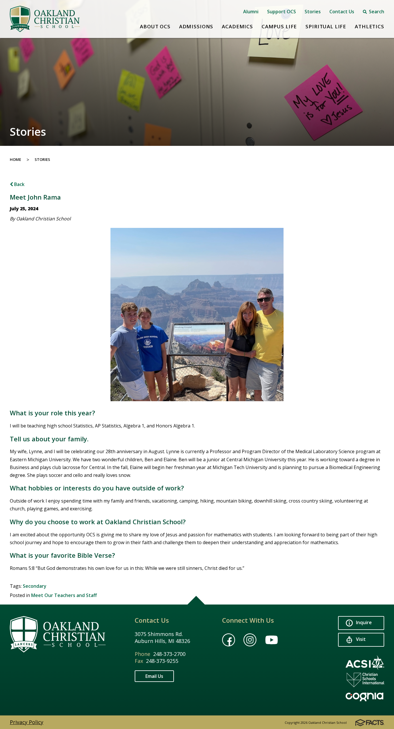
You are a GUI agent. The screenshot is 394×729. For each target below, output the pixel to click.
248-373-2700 (169, 653)
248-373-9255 (162, 660)
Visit (360, 639)
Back (19, 184)
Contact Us (341, 11)
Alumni (250, 11)
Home (15, 159)
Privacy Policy (26, 722)
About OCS (155, 26)
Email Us (154, 676)
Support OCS (281, 11)
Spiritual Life (325, 26)
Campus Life (279, 26)
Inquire (363, 622)
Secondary (34, 586)
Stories (313, 11)
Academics (237, 26)
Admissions (196, 26)
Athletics (369, 26)
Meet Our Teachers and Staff (64, 595)
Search (376, 11)
